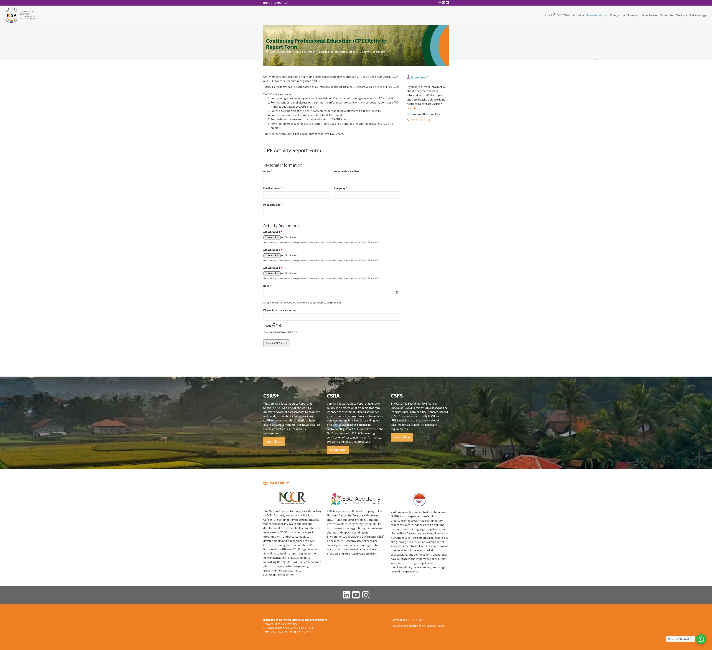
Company (340, 188)
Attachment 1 (272, 232)
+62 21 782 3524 (419, 120)
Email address (272, 188)
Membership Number (347, 171)
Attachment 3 (272, 268)
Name (267, 171)
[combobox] (332, 292)
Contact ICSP (281, 2)
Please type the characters (281, 310)
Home (266, 2)
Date (267, 286)
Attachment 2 (272, 250)
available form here (419, 108)
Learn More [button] (274, 441)
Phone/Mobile (272, 204)
